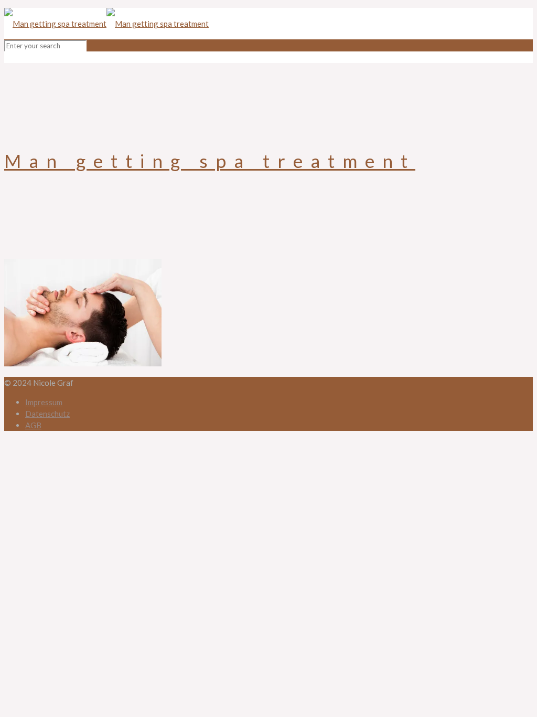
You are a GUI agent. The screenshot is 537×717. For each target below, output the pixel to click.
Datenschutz (47, 413)
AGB (33, 425)
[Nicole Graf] (106, 23)
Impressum (43, 402)
